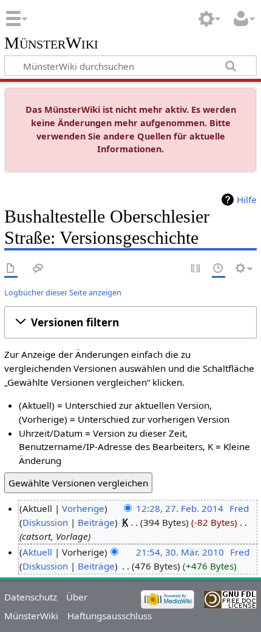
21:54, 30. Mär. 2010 (180, 552)
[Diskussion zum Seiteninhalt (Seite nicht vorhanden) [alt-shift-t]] (38, 269)
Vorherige (83, 508)
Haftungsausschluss (109, 616)
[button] (130, 322)
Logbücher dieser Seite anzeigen (62, 292)
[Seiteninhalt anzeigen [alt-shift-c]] (11, 269)
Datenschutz (30, 597)
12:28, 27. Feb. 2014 (179, 508)
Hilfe (247, 199)
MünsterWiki (51, 43)
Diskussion (45, 522)
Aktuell (37, 552)
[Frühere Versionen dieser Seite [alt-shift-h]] (218, 269)
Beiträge (96, 522)
